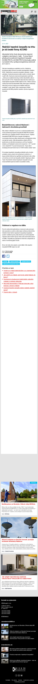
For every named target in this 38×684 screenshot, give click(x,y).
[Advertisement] (19, 373)
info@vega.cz (4, 616)
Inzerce (20, 680)
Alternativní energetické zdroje (11, 264)
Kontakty (8, 680)
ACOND (5, 261)
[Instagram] (19, 675)
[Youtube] (21, 675)
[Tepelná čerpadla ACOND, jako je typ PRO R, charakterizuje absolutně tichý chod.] (19, 117)
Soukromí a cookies (29, 680)
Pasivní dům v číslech (10, 292)
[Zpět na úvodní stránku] (9, 11)
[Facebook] (16, 675)
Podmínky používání (20, 681)
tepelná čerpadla (15, 261)
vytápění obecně (26, 261)
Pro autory (14, 680)
